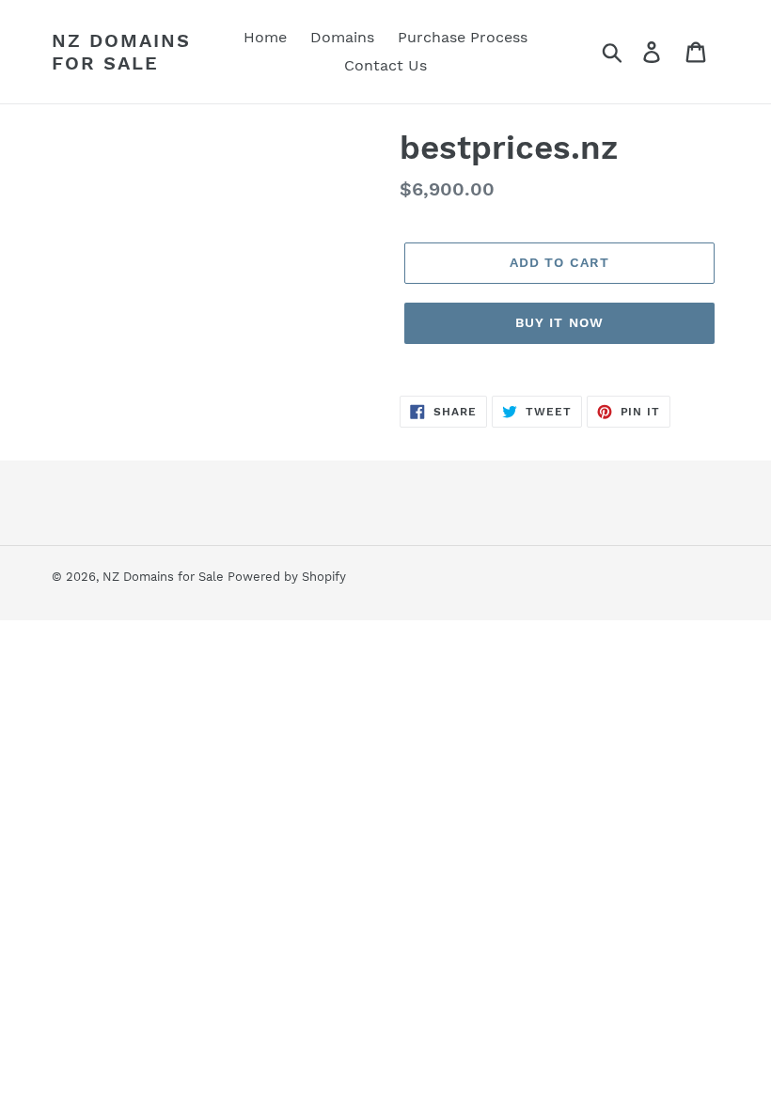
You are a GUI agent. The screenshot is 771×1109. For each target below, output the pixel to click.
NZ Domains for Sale (121, 51)
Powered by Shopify (287, 577)
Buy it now (559, 322)
